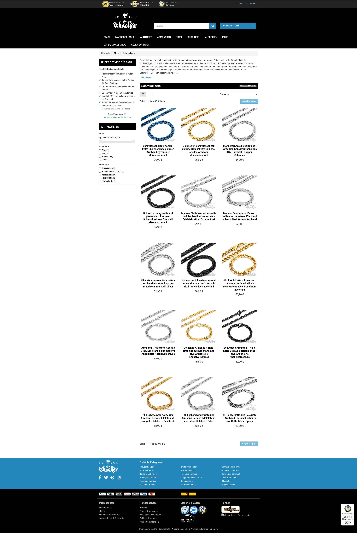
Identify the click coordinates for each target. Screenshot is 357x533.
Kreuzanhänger (147, 466)
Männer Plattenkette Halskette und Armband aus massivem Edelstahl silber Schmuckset (198, 216)
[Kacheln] (143, 94)
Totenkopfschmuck (189, 474)
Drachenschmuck (148, 481)
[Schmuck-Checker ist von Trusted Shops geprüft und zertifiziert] (202, 509)
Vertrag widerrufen (199, 529)
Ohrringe (193, 37)
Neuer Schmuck (140, 44)
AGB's (154, 529)
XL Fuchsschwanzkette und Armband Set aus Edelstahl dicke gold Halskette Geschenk (158, 418)
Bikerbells (226, 481)
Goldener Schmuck (230, 470)
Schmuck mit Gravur (230, 466)
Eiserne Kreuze (147, 470)
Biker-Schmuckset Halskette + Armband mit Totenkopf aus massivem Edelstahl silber (158, 283)
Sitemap (214, 529)
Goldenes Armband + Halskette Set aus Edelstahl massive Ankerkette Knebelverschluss (199, 352)
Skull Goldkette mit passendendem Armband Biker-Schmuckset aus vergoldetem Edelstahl (239, 285)
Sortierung (224, 94)
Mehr (225, 37)
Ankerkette (108, 168)
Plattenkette (109, 181)
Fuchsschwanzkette (112, 171)
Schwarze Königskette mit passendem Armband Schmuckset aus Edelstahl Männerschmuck (158, 217)
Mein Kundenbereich (149, 521)
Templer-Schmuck (148, 474)
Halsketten (210, 37)
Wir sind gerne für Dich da (119, 117)
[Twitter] (106, 478)
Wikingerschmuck (148, 477)
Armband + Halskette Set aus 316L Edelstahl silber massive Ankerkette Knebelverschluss (158, 351)
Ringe (179, 37)
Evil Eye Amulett (147, 484)
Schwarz (107, 156)
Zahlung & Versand (148, 518)
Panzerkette (109, 177)
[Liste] (149, 94)
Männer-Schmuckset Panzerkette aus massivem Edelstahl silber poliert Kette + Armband (240, 216)
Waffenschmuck (188, 484)
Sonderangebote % (115, 44)
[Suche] (212, 26)
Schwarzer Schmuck (230, 474)
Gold (105, 153)
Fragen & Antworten (149, 511)
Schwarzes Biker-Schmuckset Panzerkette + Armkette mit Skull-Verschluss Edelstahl (199, 283)
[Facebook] (100, 478)
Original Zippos (228, 484)
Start (107, 37)
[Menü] (352, 505)
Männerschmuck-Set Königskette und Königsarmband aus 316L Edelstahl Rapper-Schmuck (240, 150)
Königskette (109, 174)
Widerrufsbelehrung (181, 529)
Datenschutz (164, 529)
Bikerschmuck (187, 470)
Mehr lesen (146, 77)
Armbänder (164, 37)
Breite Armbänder (189, 466)
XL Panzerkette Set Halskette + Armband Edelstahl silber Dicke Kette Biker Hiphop (239, 418)
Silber (106, 159)
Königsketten (187, 481)
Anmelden (251, 3)
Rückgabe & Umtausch (150, 514)
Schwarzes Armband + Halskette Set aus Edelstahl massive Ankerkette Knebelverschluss (239, 352)
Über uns (103, 511)
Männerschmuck (125, 37)
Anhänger (146, 37)
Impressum (144, 529)
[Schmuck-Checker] (125, 21)
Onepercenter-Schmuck (191, 477)
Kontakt (239, 3)
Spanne (102, 137)
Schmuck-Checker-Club (109, 514)
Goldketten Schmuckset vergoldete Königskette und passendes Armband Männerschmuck (199, 150)
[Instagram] (118, 478)
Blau (105, 150)
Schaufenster (105, 507)
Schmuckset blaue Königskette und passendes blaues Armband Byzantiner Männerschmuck (158, 150)
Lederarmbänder (229, 477)
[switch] (348, 522)
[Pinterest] (112, 478)
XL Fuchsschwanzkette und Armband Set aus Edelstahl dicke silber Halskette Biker (199, 418)
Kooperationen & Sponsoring (112, 518)
